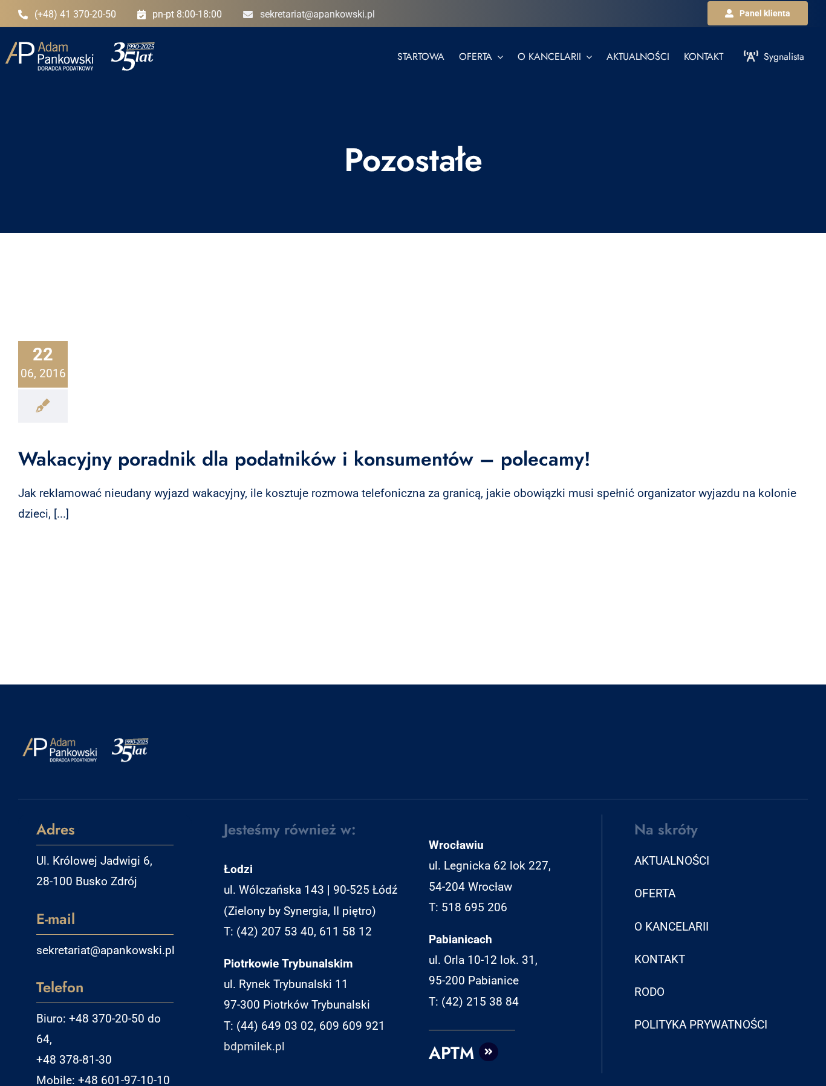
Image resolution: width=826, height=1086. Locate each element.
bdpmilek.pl (254, 1046)
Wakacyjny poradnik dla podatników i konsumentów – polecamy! (304, 459)
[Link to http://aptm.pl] (488, 1052)
